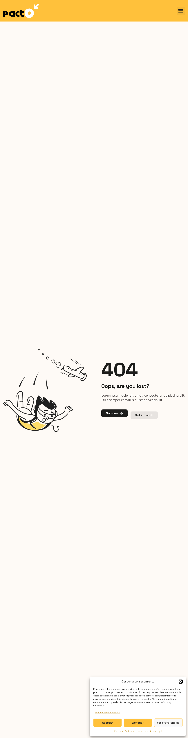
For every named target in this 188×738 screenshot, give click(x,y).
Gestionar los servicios (107, 712)
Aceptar (107, 722)
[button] (180, 681)
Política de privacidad (136, 731)
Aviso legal (156, 731)
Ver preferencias (168, 722)
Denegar (138, 722)
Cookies (118, 731)
